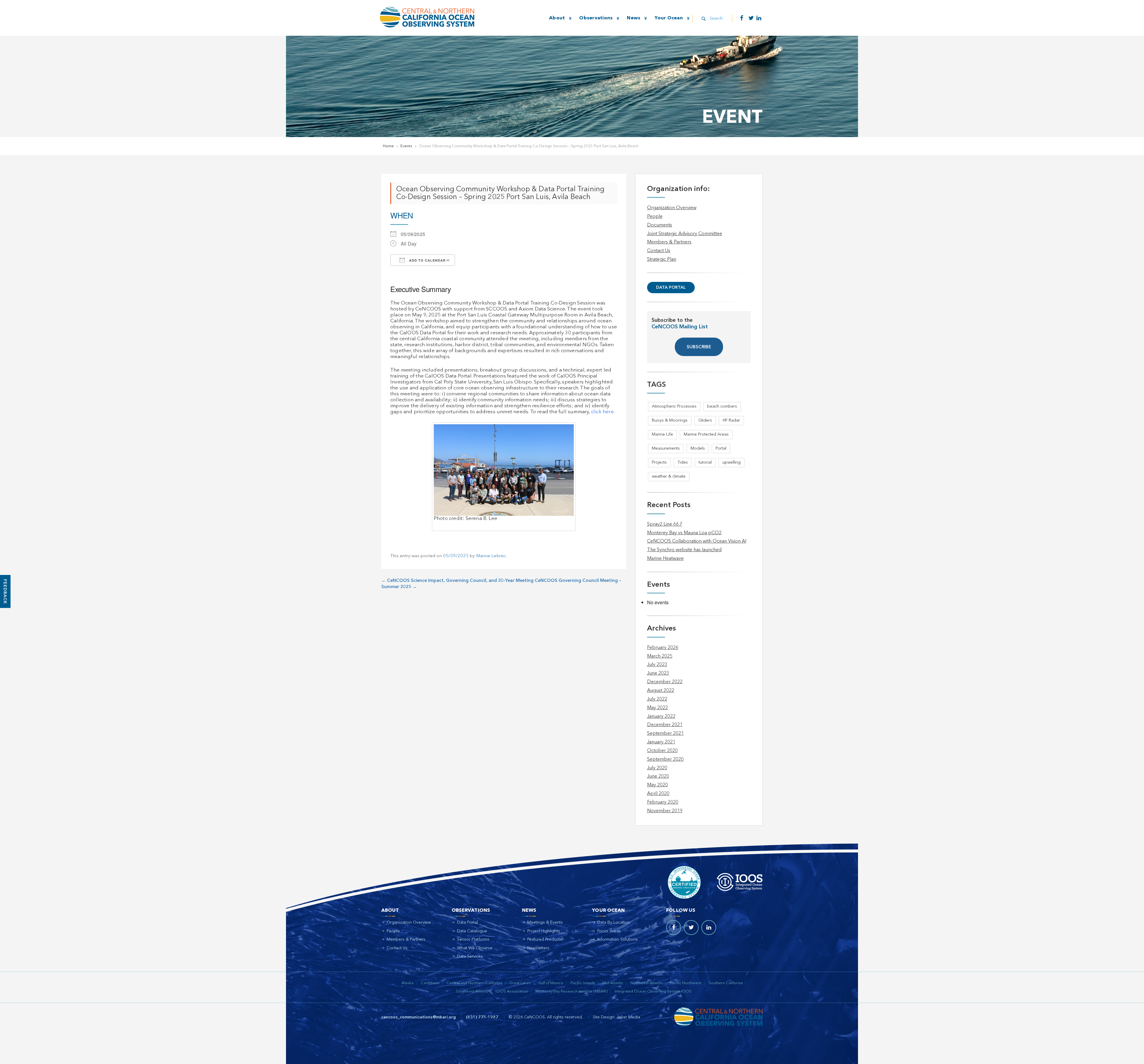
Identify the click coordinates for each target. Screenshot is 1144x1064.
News (633, 18)
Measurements (666, 448)
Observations (596, 18)
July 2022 (657, 699)
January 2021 (661, 742)
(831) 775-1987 (482, 1017)
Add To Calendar (427, 260)
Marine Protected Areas (706, 434)
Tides (682, 462)
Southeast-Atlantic (472, 991)
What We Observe (474, 948)
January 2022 (661, 716)
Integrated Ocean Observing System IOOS (653, 991)
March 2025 (659, 656)
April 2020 (658, 793)
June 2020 (658, 776)
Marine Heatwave (665, 558)
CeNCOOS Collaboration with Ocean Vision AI (696, 541)
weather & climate (669, 476)
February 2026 (662, 647)
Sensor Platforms (473, 939)
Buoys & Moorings (670, 420)
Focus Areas (609, 931)
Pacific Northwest (685, 983)
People (655, 216)
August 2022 (660, 690)
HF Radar (731, 420)
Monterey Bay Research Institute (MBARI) (571, 991)
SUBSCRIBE (699, 347)
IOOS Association (511, 991)
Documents (659, 225)
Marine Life (662, 434)
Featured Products (544, 939)
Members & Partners (669, 242)
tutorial (705, 462)
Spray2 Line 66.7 (664, 524)
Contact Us (658, 250)
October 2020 (662, 750)
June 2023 (658, 673)
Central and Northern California (474, 983)
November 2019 (665, 811)
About (557, 18)
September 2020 (665, 759)
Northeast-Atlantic (646, 983)
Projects (659, 462)
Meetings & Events (545, 922)
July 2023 (657, 664)
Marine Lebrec (491, 556)
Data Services (470, 956)
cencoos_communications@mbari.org (418, 1017)
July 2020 (657, 768)
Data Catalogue (472, 931)
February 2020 (662, 802)
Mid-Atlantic (612, 983)
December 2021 (665, 725)
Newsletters (538, 948)
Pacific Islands (583, 983)
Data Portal (671, 287)
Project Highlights (543, 931)
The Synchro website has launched (684, 550)
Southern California (725, 983)
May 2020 (657, 785)
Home (388, 146)
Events (406, 146)
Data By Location (613, 922)
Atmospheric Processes (674, 406)
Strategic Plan (661, 259)
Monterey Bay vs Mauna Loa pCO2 (684, 533)
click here (602, 411)
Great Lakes (520, 983)
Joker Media (628, 1017)
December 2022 (665, 682)
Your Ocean (669, 18)
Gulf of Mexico (550, 983)
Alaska (408, 983)
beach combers (722, 406)
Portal (721, 448)
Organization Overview (672, 208)
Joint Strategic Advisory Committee (684, 234)
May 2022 (657, 708)
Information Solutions (617, 939)
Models (698, 448)
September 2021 (665, 733)
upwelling (731, 462)
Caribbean (430, 983)
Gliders (705, 420)
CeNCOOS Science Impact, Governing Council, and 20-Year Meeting (457, 581)
